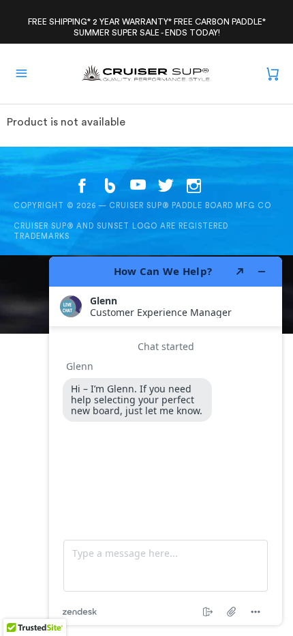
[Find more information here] (165, 441)
